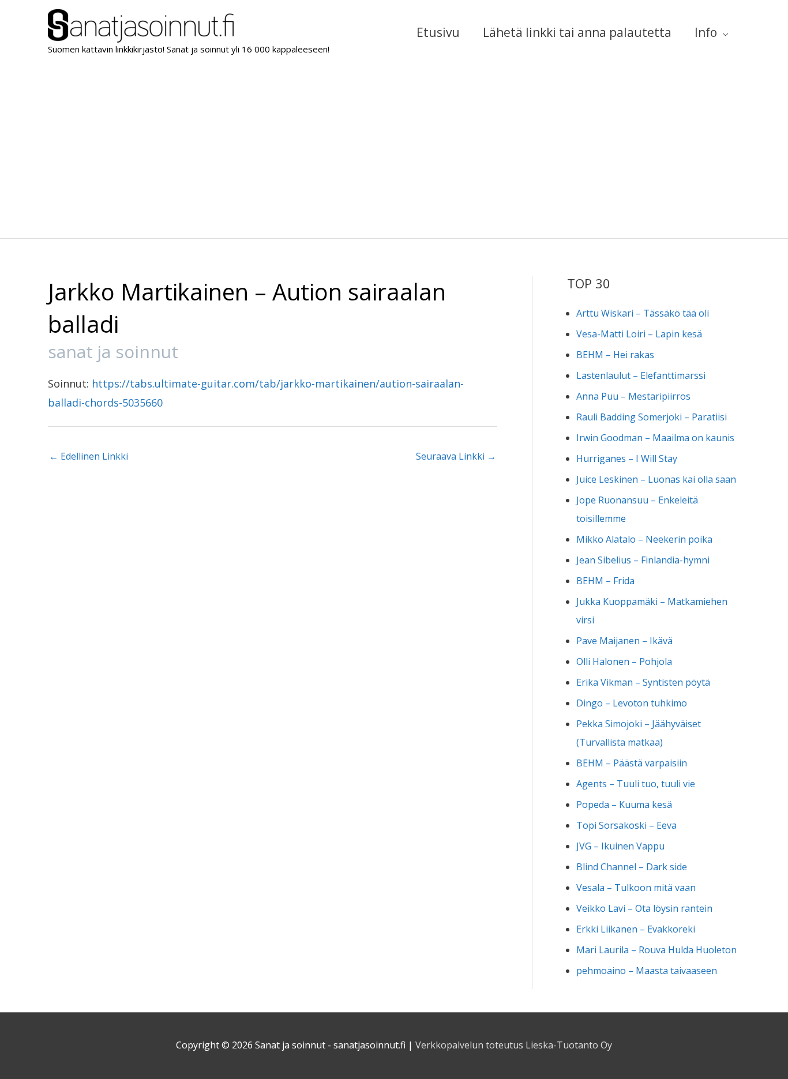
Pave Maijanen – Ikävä (624, 640)
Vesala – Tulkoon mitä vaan (636, 887)
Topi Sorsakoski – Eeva (626, 825)
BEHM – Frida (605, 580)
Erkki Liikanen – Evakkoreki (635, 929)
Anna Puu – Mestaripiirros (633, 396)
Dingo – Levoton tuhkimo (631, 703)
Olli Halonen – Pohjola (624, 661)
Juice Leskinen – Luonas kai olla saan (656, 479)
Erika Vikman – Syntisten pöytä (643, 682)
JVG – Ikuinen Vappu (620, 846)
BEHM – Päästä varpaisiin (631, 763)
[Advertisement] (394, 151)
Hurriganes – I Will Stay (626, 458)
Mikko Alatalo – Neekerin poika (644, 539)
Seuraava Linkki (456, 456)
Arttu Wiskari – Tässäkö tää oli (642, 313)
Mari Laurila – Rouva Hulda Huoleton (656, 949)
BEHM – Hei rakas (615, 354)
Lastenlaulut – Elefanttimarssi (641, 375)
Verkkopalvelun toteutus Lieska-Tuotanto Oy (513, 1045)
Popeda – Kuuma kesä (624, 804)
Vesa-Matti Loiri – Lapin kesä (639, 334)
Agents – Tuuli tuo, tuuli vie (635, 783)
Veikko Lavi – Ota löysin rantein (644, 908)
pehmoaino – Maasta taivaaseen (646, 970)
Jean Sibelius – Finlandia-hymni (643, 560)
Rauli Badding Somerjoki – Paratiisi (651, 417)
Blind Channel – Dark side (631, 866)
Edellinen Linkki (88, 456)
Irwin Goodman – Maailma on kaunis (655, 437)
